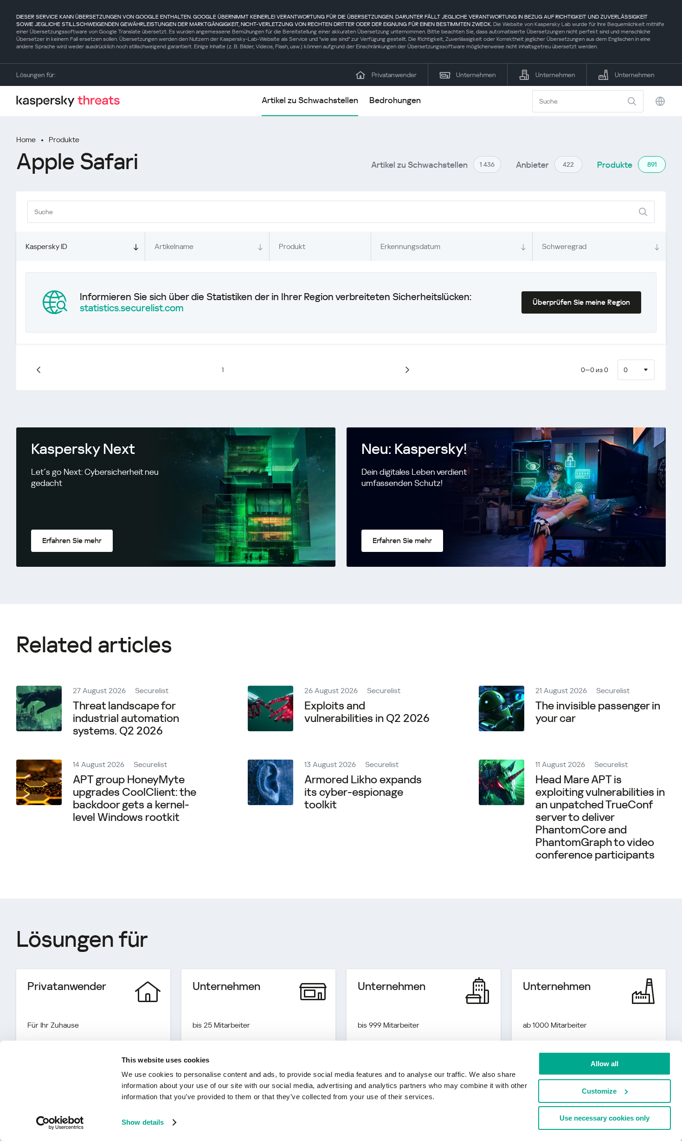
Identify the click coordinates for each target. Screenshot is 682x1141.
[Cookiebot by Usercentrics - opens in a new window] (60, 1123)
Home (26, 139)
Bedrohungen (395, 100)
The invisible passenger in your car (597, 712)
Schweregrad (564, 246)
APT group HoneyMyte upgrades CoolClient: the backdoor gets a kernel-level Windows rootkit (134, 798)
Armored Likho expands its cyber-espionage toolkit (363, 792)
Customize (599, 1091)
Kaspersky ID (46, 246)
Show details (143, 1122)
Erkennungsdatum (410, 246)
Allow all (604, 1064)
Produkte (64, 139)
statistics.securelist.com (132, 308)
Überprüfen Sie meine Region (581, 302)
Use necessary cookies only (605, 1118)
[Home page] (72, 101)
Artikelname (173, 246)
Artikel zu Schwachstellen (310, 100)
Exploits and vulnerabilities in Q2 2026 (367, 712)
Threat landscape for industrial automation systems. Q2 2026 (126, 718)
